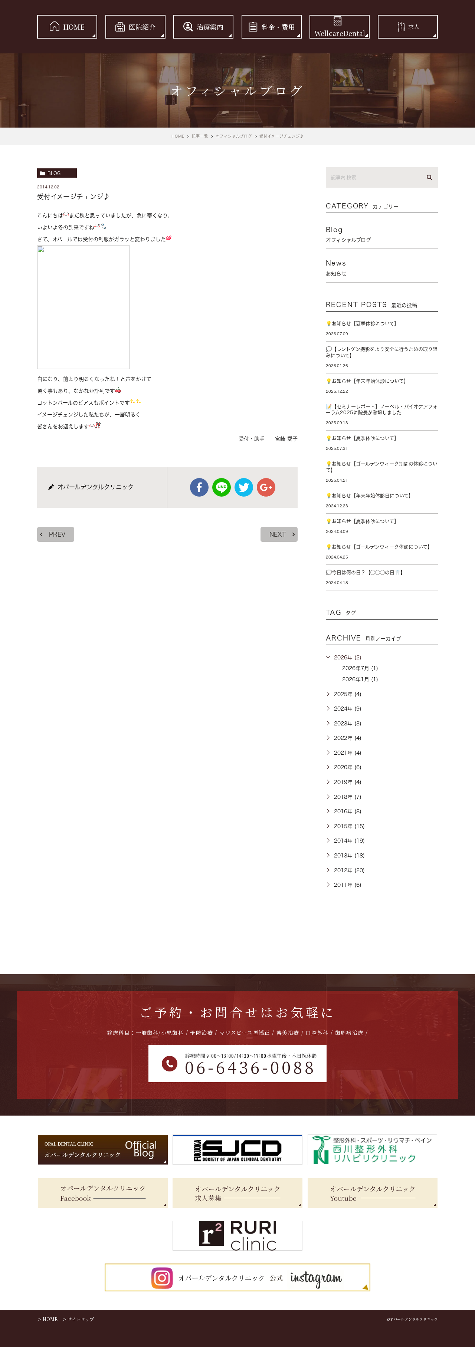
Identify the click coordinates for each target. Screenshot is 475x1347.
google (266, 487)
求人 (413, 26)
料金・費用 (278, 27)
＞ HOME (47, 1319)
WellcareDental (339, 33)
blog (54, 173)
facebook (199, 487)
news (336, 268)
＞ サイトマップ (78, 1319)
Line (221, 487)
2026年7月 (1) (360, 668)
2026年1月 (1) (360, 679)
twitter (244, 487)
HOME (74, 27)
